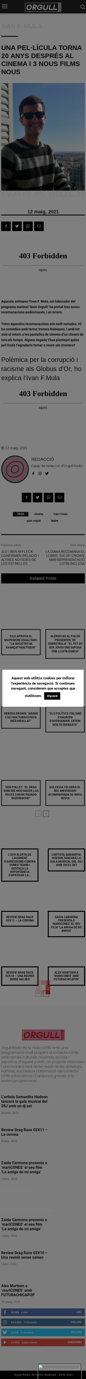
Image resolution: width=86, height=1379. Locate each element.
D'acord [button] (52, 696)
